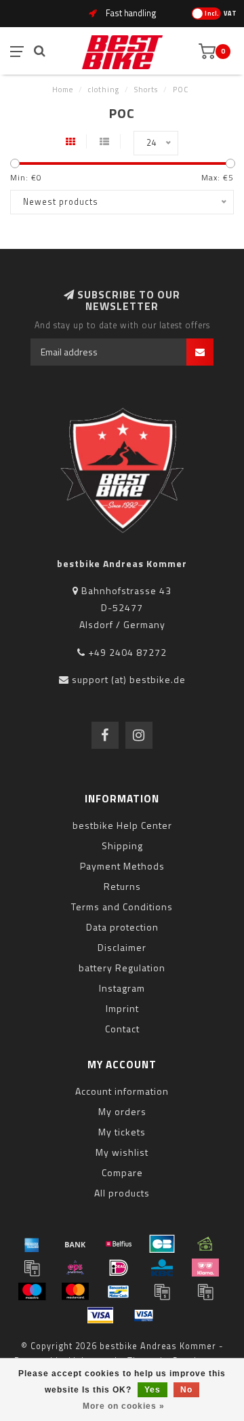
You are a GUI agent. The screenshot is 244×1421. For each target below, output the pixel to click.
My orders (122, 1111)
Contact (122, 1028)
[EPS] (75, 1268)
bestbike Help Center (122, 825)
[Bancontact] (119, 1291)
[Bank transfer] (75, 1244)
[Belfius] (119, 1244)
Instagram (122, 988)
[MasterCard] (75, 1291)
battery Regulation (122, 967)
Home (62, 89)
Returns (122, 886)
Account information (122, 1091)
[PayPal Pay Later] (205, 1291)
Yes (152, 1390)
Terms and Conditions (122, 906)
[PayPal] (162, 1291)
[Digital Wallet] (32, 1268)
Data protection (122, 927)
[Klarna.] (205, 1268)
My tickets (122, 1132)
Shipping (122, 845)
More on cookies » (124, 1406)
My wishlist (122, 1152)
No (186, 1390)
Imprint (122, 1008)
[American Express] (32, 1244)
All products (122, 1193)
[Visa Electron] (144, 1315)
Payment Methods (122, 866)
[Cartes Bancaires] (162, 1244)
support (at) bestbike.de (129, 679)
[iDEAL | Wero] (119, 1268)
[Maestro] (32, 1291)
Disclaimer (122, 947)
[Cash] (205, 1244)
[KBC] (162, 1268)
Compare (122, 1172)
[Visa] (100, 1315)
